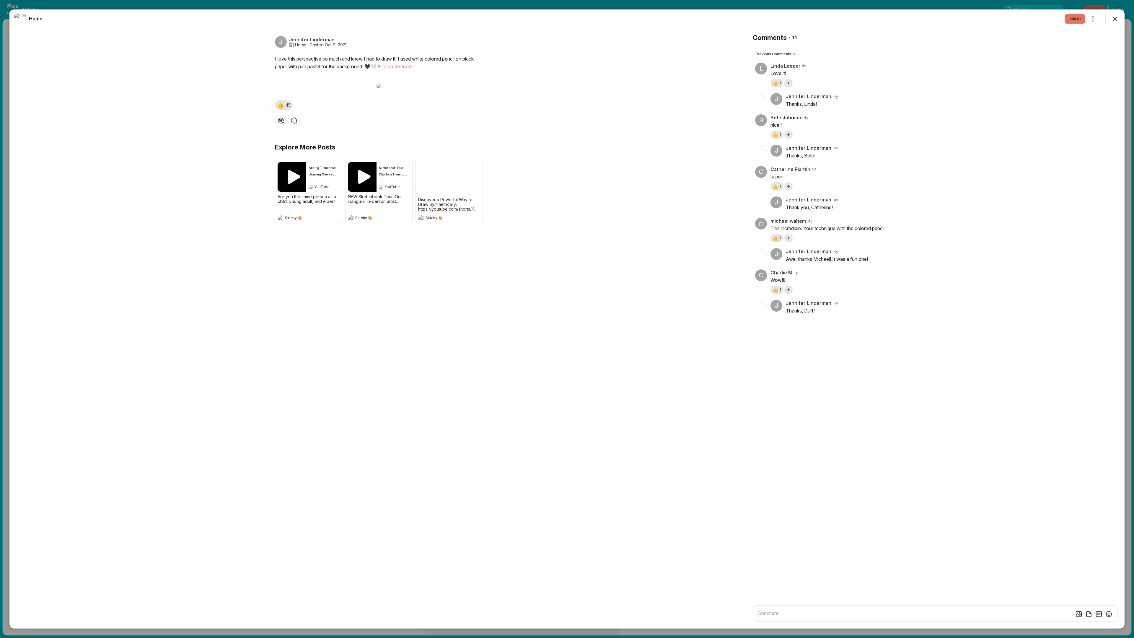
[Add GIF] (1099, 614)
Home (301, 45)
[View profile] (281, 218)
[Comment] (294, 120)
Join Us (1074, 19)
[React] (280, 120)
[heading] (302, 219)
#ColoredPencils (395, 66)
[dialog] (567, 319)
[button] (284, 105)
